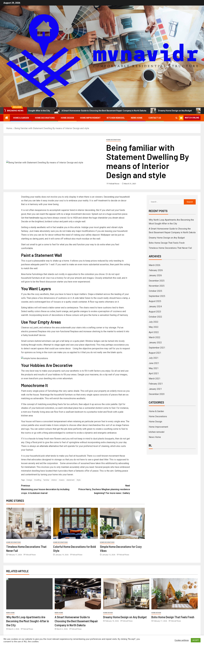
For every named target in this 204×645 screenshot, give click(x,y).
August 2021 (155, 352)
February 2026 (156, 270)
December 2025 (156, 280)
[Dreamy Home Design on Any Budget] (126, 593)
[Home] (6, 118)
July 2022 (153, 322)
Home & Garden (21, 118)
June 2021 (154, 363)
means (61, 480)
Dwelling (37, 480)
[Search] (176, 118)
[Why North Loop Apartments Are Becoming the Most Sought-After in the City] (29, 593)
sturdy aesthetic (38, 227)
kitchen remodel (116, 118)
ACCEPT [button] (195, 640)
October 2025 (155, 291)
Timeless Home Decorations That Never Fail (170, 248)
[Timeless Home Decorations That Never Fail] (28, 523)
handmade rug (36, 217)
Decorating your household (117, 196)
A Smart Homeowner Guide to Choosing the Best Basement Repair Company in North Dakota (83, 111)
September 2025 (157, 296)
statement (70, 480)
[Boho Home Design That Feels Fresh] (174, 593)
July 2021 (153, 358)
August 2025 (155, 301)
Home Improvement (90, 118)
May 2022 (153, 327)
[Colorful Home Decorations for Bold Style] (75, 523)
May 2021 (153, 368)
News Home (136, 118)
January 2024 (155, 306)
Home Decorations (45, 118)
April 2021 (154, 373)
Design (29, 480)
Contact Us (154, 118)
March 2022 (154, 337)
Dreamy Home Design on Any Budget (154, 111)
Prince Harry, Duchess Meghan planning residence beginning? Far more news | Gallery (104, 489)
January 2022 (155, 342)
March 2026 (154, 265)
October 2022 (155, 316)
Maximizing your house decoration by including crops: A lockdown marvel (45, 489)
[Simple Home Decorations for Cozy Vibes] (122, 523)
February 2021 (156, 383)
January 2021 (155, 389)
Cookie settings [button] (182, 640)
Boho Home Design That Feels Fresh (167, 243)
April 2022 (154, 332)
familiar (46, 480)
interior (54, 480)
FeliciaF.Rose (114, 184)
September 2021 (157, 347)
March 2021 (154, 378)
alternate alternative (49, 446)
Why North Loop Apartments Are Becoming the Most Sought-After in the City (27, 621)
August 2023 (155, 311)
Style (78, 480)
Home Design (67, 118)
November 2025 (156, 286)
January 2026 (155, 275)
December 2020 (156, 394)
